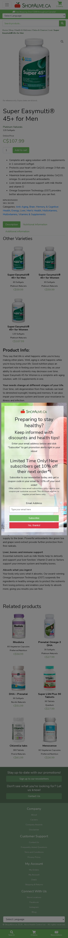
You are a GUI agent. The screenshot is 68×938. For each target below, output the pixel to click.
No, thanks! (34, 525)
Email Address (34, 503)
